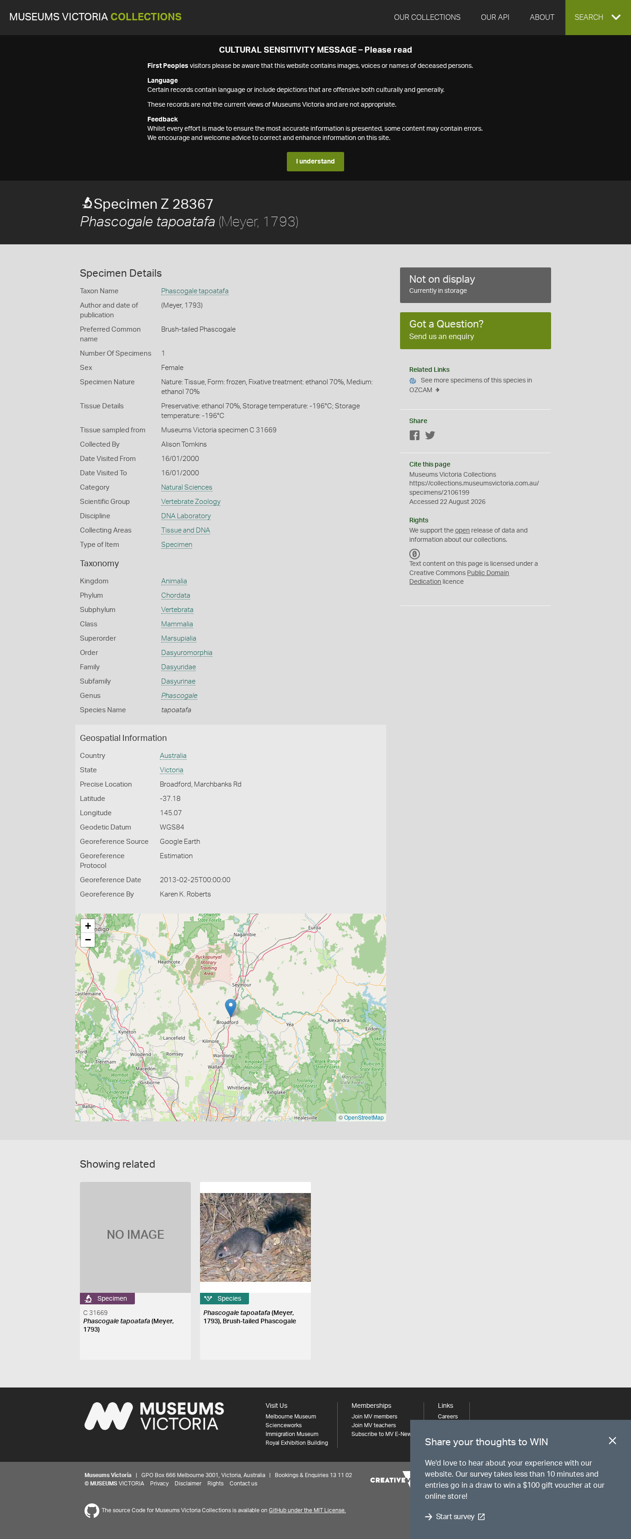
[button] (598, 17)
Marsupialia (178, 638)
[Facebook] (414, 437)
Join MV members (374, 1416)
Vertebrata (177, 609)
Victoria (171, 770)
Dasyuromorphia (186, 652)
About (542, 17)
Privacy (159, 1483)
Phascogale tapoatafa (195, 291)
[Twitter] (430, 437)
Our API (495, 17)
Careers (448, 1416)
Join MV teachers (374, 1425)
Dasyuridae (178, 667)
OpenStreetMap (364, 1117)
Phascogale (179, 695)
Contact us (243, 1483)
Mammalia (177, 624)
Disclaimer (188, 1483)
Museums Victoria (95, 17)
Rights (215, 1483)
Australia (173, 755)
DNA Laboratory (186, 516)
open (462, 530)
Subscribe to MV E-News (383, 1434)
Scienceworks (284, 1425)
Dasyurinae (178, 681)
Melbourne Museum (291, 1416)
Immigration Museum (292, 1434)
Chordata (175, 595)
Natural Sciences (186, 487)
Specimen (176, 544)
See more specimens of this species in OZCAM (470, 385)
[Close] (612, 1442)
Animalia (174, 581)
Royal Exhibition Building (297, 1443)
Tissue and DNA (185, 530)
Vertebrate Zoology (190, 501)
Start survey (455, 1517)
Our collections (427, 17)
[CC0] (414, 553)
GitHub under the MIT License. (307, 1510)
